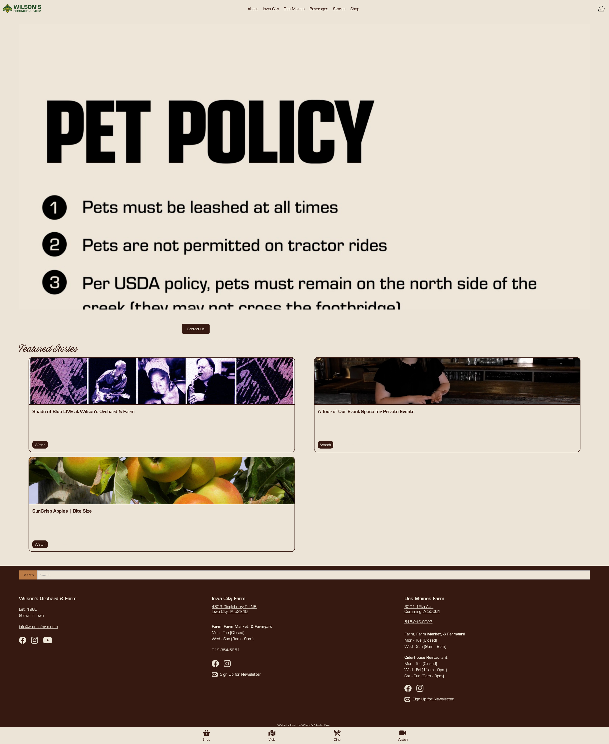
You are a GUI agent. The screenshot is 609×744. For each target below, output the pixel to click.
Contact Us (196, 328)
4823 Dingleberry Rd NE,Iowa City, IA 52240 (234, 609)
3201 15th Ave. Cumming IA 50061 (422, 609)
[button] (252, 8)
